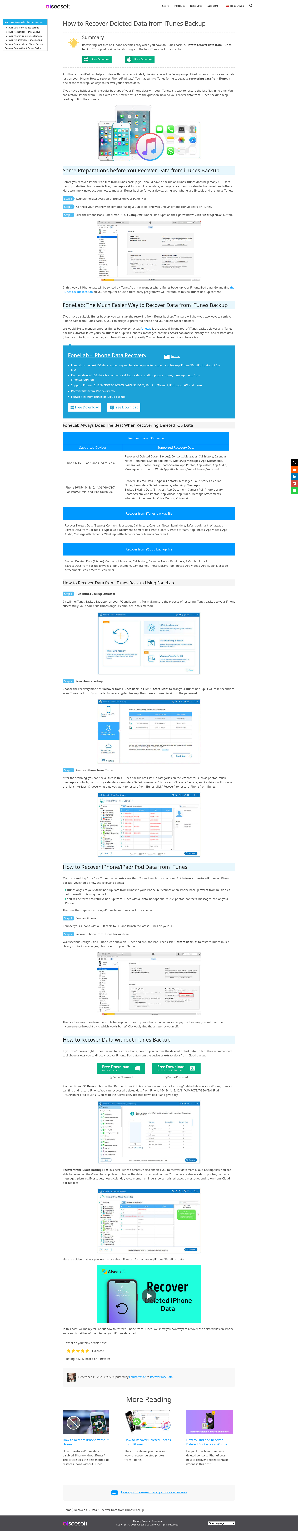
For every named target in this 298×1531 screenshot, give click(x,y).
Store (165, 6)
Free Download (101, 59)
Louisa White (137, 1377)
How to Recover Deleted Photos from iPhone (148, 1442)
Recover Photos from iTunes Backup (23, 35)
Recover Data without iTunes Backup (23, 48)
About (136, 1521)
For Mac (175, 356)
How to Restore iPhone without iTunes (86, 1442)
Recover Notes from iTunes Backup (23, 31)
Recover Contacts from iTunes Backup (24, 44)
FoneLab (145, 328)
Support (212, 6)
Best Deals (237, 6)
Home (67, 1510)
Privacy (146, 1521)
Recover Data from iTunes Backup (22, 27)
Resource (196, 6)
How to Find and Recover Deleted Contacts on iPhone (206, 1442)
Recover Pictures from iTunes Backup (24, 39)
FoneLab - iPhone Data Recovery (107, 355)
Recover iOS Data (161, 1377)
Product (179, 6)
